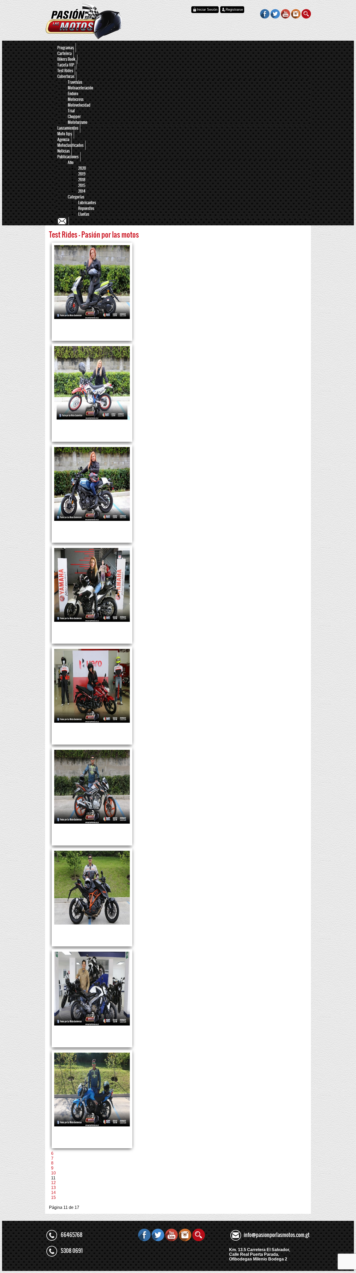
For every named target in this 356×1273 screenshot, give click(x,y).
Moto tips (64, 134)
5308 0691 (72, 1251)
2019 (81, 174)
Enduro (73, 93)
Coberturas (65, 76)
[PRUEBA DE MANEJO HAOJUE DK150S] (92, 1089)
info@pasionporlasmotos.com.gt (277, 1235)
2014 (81, 191)
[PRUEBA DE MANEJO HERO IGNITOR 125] (92, 685)
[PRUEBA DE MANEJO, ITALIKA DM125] (92, 383)
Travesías (75, 82)
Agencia (63, 139)
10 (53, 1173)
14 (53, 1192)
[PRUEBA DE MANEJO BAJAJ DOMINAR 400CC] (92, 988)
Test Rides (65, 71)
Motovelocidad (79, 105)
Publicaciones (67, 157)
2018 (81, 180)
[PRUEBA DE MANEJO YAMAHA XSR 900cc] (92, 483)
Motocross (75, 99)
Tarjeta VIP (65, 65)
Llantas (83, 214)
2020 (82, 168)
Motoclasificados (70, 145)
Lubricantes (87, 203)
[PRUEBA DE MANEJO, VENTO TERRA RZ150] (92, 282)
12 (53, 1182)
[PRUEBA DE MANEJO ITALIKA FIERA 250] (92, 786)
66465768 (71, 1235)
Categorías (76, 197)
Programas (65, 48)
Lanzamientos (67, 128)
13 (53, 1187)
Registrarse (234, 9)
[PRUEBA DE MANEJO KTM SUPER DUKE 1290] (92, 887)
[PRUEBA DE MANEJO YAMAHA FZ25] (92, 584)
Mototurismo (77, 122)
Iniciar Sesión (207, 9)
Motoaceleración (80, 88)
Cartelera (64, 53)
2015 (81, 185)
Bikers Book (66, 59)
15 (53, 1197)
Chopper (74, 116)
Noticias (63, 151)
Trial (71, 111)
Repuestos (86, 208)
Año (70, 162)
